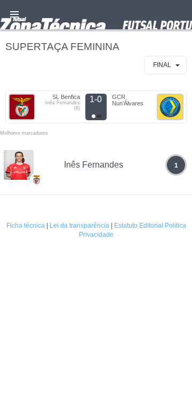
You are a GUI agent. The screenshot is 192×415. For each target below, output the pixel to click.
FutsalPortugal (96, 14)
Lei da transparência (79, 225)
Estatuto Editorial (138, 225)
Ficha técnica (25, 225)
